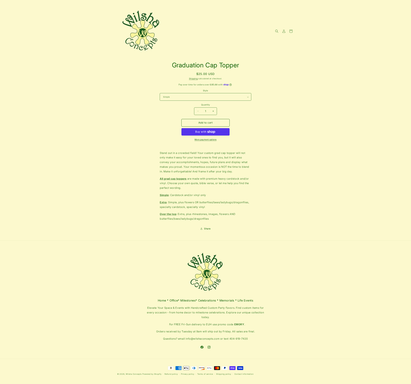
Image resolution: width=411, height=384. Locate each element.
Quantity (205, 104)
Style (205, 90)
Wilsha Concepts (134, 374)
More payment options (206, 139)
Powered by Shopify (152, 374)
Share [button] (207, 228)
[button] (276, 31)
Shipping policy (223, 374)
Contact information (244, 374)
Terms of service (205, 374)
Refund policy (171, 374)
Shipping (193, 78)
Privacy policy (187, 374)
